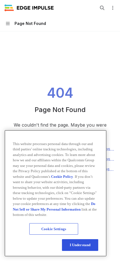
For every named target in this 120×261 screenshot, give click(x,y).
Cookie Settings (53, 229)
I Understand (80, 245)
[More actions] (113, 8)
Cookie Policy (62, 176)
